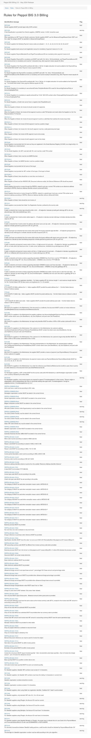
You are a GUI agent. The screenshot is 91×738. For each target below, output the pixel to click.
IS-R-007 (7, 249)
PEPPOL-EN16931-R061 (11, 621)
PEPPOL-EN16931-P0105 (11, 487)
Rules (12, 8)
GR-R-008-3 (7, 179)
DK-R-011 (7, 79)
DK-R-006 (7, 47)
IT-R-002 (6, 285)
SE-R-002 (7, 673)
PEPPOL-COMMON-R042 (11, 396)
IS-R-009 (7, 263)
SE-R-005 (7, 688)
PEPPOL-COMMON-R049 (11, 427)
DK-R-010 (7, 71)
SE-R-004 (7, 683)
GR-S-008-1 (7, 198)
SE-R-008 (7, 703)
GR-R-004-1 (7, 154)
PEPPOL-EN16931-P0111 (11, 518)
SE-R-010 (7, 713)
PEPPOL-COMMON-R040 (11, 386)
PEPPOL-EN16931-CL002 (11, 442)
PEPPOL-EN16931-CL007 (11, 457)
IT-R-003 (6, 292)
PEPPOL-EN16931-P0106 (11, 492)
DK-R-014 (7, 93)
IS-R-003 (7, 222)
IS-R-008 (7, 256)
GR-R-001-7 (7, 137)
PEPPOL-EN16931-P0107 (11, 497)
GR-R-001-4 (7, 122)
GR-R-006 (7, 169)
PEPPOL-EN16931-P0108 (11, 503)
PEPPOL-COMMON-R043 (11, 401)
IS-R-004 (7, 229)
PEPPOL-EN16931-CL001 (11, 437)
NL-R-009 (7, 364)
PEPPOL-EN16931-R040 (11, 568)
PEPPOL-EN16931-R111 (11, 646)
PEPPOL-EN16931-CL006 (11, 452)
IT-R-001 (6, 278)
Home (6, 8)
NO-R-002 (7, 378)
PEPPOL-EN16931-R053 (11, 605)
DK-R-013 (7, 86)
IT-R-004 (6, 299)
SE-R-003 (7, 678)
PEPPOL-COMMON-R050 (11, 432)
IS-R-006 (7, 242)
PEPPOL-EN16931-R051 (11, 599)
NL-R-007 (7, 350)
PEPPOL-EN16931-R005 (11, 543)
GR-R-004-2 (7, 159)
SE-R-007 (7, 698)
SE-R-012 (7, 725)
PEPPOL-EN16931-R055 (11, 616)
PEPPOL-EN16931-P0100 (11, 472)
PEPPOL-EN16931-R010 (11, 558)
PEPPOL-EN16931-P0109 (11, 508)
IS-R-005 (7, 236)
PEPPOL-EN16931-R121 (11, 658)
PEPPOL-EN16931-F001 (11, 467)
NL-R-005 (7, 335)
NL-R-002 (7, 313)
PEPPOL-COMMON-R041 (11, 391)
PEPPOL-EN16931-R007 (11, 548)
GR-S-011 (7, 203)
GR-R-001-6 (7, 132)
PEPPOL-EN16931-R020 (11, 563)
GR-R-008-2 (7, 174)
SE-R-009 (7, 708)
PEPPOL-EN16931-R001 (11, 523)
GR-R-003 (7, 149)
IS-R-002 (7, 215)
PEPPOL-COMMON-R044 (11, 406)
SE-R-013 (7, 730)
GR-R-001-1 (7, 105)
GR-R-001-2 (7, 110)
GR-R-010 (7, 191)
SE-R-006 (7, 693)
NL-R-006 (7, 342)
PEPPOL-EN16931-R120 (11, 651)
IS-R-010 (7, 270)
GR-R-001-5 (7, 127)
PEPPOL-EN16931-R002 (11, 528)
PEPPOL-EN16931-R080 (11, 626)
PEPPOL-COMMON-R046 (11, 417)
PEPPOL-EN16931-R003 (11, 533)
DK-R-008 (7, 57)
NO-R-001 (7, 371)
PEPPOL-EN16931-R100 (11, 631)
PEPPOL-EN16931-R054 (11, 611)
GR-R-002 (7, 142)
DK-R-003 (7, 30)
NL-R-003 (7, 319)
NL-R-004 (7, 326)
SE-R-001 (7, 668)
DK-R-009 (7, 64)
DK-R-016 (7, 100)
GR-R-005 (7, 164)
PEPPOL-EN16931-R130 (11, 663)
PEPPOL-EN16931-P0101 (11, 477)
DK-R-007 (7, 52)
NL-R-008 (7, 357)
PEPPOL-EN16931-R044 (11, 589)
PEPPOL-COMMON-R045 (11, 411)
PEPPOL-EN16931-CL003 (11, 447)
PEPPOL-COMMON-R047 (11, 422)
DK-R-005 (7, 42)
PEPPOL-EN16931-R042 (11, 578)
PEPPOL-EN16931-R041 (11, 573)
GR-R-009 (7, 184)
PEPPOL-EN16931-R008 (11, 553)
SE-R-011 (7, 719)
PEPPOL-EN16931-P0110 (11, 513)
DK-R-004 (7, 35)
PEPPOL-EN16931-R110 (11, 641)
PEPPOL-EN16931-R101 (11, 636)
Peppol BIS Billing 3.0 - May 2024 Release (19, 2)
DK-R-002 (7, 25)
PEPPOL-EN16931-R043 (11, 583)
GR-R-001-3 (7, 117)
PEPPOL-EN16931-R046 (11, 594)
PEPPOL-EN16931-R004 (11, 538)
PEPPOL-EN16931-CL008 (11, 462)
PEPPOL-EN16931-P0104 (11, 482)
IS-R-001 (7, 208)
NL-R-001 (7, 306)
